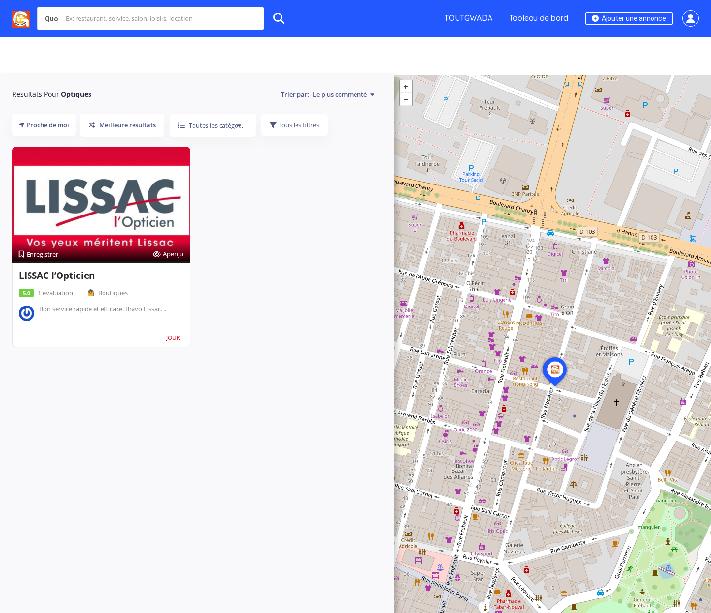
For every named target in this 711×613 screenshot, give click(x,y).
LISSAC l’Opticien (57, 275)
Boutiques (113, 293)
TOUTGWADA (468, 18)
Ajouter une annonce (633, 18)
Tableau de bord (538, 18)
